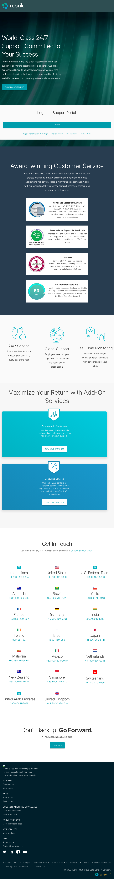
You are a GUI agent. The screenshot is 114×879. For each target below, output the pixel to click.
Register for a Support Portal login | (36, 134)
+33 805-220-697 (19, 618)
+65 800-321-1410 (57, 681)
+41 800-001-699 (95, 682)
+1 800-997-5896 (57, 577)
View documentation (12, 810)
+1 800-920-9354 (19, 577)
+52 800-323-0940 (57, 660)
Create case (8, 784)
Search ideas (8, 801)
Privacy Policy (40, 862)
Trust (84, 862)
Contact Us (40, 866)
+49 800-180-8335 (57, 618)
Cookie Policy (72, 862)
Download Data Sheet (14, 87)
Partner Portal (86, 134)
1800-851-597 (19, 639)
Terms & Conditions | (73, 134)
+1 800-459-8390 (95, 577)
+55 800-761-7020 (57, 598)
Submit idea (8, 797)
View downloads (10, 814)
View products (9, 833)
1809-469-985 (57, 639)
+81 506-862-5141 (95, 639)
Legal (27, 862)
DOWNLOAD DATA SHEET (54, 449)
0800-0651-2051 (19, 703)
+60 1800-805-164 (19, 660)
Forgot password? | (57, 134)
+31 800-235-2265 (95, 660)
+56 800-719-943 (95, 598)
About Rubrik (8, 842)
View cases (8, 788)
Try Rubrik (57, 745)
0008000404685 (95, 618)
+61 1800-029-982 (19, 598)
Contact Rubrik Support (13, 846)
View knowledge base (12, 824)
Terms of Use (57, 862)
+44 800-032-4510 (57, 703)
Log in (57, 125)
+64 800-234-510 (19, 681)
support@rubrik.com (82, 550)
